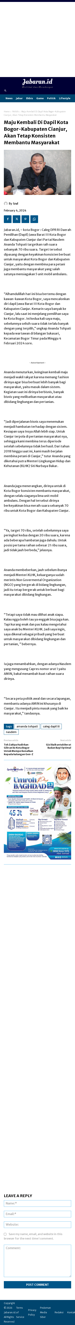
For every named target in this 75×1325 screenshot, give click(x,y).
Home (7, 111)
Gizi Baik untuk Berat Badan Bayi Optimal (58, 746)
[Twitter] (16, 219)
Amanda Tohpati (27, 726)
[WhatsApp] (34, 219)
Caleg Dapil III (51, 726)
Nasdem (11, 732)
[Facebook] (8, 219)
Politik (15, 111)
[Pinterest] (25, 219)
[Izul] (6, 203)
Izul (15, 203)
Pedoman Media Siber (45, 1312)
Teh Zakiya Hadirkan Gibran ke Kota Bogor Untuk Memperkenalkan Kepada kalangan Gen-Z (18, 749)
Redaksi (59, 1312)
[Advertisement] (37, 39)
